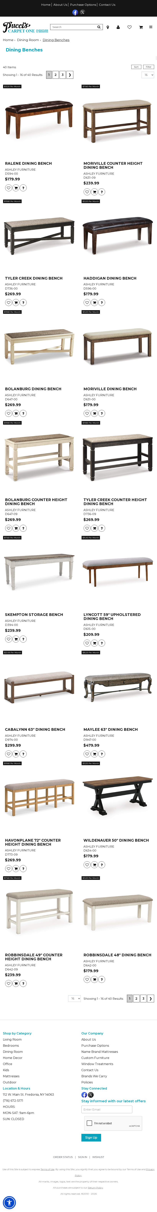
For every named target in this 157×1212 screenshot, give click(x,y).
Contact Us (107, 4)
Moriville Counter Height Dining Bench (113, 166)
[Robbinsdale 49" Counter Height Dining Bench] (39, 913)
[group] (23, 187)
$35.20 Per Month (91, 652)
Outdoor (9, 1082)
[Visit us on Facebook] (74, 12)
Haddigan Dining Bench (110, 279)
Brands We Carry (94, 1076)
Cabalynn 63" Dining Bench (35, 730)
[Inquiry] (23, 188)
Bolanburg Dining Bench (33, 389)
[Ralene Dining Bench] (39, 122)
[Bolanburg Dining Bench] (39, 347)
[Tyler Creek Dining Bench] (39, 236)
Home (46, 4)
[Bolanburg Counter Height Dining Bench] (39, 458)
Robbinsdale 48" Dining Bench (117, 955)
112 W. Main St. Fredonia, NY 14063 (28, 1094)
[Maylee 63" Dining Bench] (118, 688)
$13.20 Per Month (12, 86)
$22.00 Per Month (12, 652)
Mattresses (11, 1076)
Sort (136, 66)
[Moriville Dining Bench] (118, 347)
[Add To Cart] (16, 188)
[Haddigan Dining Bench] (118, 236)
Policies (87, 1082)
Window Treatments (97, 1064)
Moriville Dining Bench (110, 389)
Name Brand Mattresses (99, 1052)
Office (7, 1064)
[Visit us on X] (82, 12)
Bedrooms (11, 1045)
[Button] (99, 27)
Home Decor (12, 1058)
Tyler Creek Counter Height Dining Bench (115, 502)
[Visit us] (108, 27)
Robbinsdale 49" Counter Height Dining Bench (33, 957)
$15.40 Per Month (91, 537)
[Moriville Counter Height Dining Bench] (118, 122)
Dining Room (28, 40)
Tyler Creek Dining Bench (34, 279)
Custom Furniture (95, 1058)
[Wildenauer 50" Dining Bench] (118, 799)
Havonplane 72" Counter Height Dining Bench (33, 843)
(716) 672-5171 (13, 1100)
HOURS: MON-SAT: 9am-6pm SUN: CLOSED (18, 1113)
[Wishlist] (8, 188)
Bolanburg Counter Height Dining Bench (36, 502)
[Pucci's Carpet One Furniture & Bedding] (25, 27)
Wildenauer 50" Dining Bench (116, 841)
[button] (118, 27)
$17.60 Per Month (91, 86)
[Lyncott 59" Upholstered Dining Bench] (118, 573)
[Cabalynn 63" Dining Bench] (39, 688)
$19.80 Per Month (12, 201)
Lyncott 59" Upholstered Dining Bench (112, 617)
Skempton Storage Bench (34, 615)
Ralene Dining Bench (28, 164)
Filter (148, 66)
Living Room (12, 1039)
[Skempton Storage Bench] (39, 573)
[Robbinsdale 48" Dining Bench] (118, 913)
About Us (60, 4)
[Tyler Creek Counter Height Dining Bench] (118, 458)
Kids (6, 1070)
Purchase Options (83, 4)
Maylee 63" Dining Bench (110, 730)
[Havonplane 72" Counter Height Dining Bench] (39, 799)
